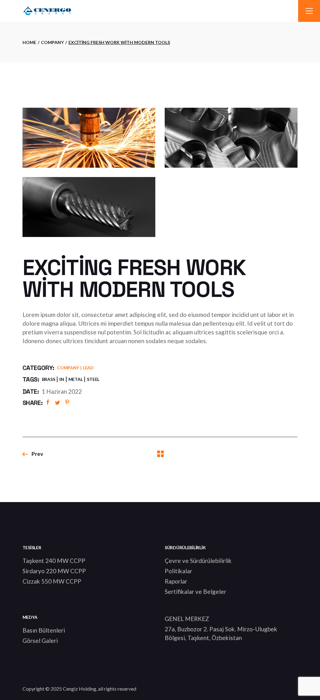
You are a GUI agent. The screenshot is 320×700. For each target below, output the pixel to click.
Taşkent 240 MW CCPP (53, 560)
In (61, 379)
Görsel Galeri (40, 640)
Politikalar (178, 570)
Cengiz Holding (79, 689)
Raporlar (176, 581)
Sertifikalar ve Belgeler (195, 591)
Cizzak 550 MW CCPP (51, 581)
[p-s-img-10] (89, 207)
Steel (93, 379)
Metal (75, 379)
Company (68, 367)
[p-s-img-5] (89, 138)
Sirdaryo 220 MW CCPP (54, 570)
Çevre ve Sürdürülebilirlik (198, 560)
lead (88, 367)
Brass (48, 379)
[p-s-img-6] (231, 138)
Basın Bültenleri (43, 630)
